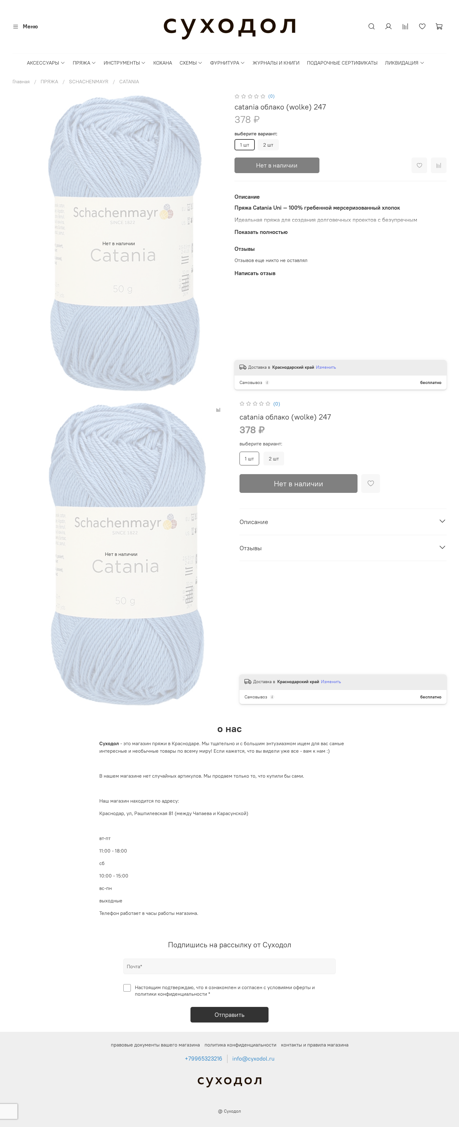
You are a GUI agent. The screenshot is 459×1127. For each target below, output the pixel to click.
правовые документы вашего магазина (155, 1045)
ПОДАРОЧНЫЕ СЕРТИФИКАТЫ (342, 63)
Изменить (326, 367)
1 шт (244, 145)
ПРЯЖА (81, 63)
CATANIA (129, 81)
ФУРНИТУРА (224, 63)
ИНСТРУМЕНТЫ (122, 63)
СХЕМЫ (188, 63)
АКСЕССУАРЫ (43, 63)
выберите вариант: (255, 134)
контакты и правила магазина (314, 1045)
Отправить (229, 1014)
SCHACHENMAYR (88, 81)
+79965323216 (203, 1058)
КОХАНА (162, 63)
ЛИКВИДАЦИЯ (401, 63)
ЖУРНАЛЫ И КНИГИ (276, 63)
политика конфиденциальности (240, 1045)
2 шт (268, 145)
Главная (21, 81)
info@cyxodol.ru (253, 1058)
